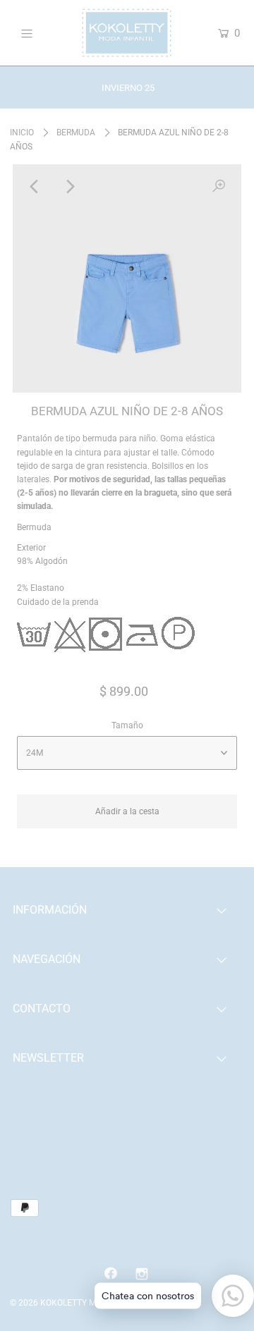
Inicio (22, 132)
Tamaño (127, 725)
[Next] (69, 186)
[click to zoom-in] (218, 186)
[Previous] (35, 186)
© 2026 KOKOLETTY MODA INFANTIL (80, 1303)
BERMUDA (75, 132)
